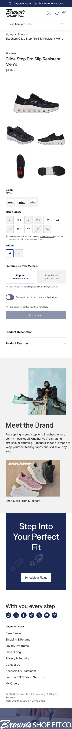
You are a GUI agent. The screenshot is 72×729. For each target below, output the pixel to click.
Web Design (12, 700)
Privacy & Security (17, 658)
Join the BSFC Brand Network (25, 677)
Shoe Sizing (13, 652)
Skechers (11, 53)
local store (17, 239)
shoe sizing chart (47, 236)
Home (9, 34)
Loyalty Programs (17, 645)
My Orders (12, 683)
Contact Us (13, 664)
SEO (24, 700)
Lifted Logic (38, 700)
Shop (21, 34)
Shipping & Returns (18, 639)
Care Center (13, 633)
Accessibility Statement (21, 671)
